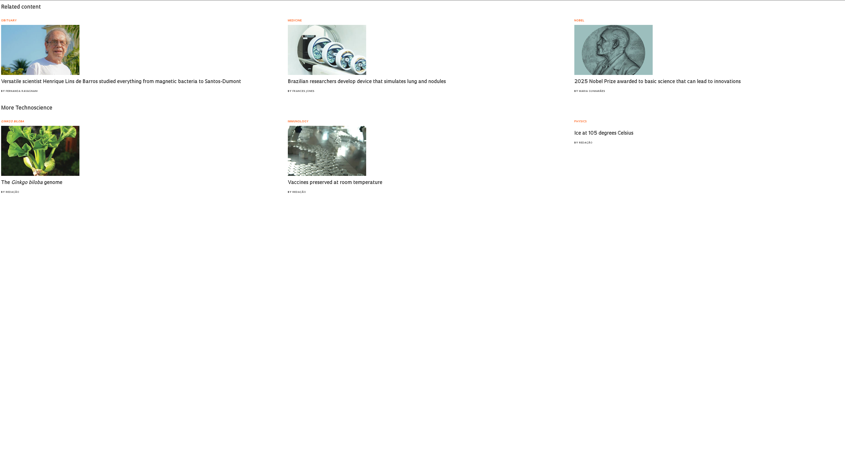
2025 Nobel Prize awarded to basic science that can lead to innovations (657, 81)
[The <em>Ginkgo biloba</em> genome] (40, 151)
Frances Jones (303, 91)
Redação (12, 192)
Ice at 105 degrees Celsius (603, 133)
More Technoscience (26, 108)
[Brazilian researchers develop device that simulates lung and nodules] (327, 50)
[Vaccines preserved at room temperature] (327, 151)
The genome (31, 182)
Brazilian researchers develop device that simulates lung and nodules (367, 81)
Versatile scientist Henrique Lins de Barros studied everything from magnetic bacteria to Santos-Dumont (121, 81)
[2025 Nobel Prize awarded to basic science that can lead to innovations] (613, 50)
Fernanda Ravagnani (22, 91)
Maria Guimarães (592, 91)
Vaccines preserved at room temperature (335, 182)
